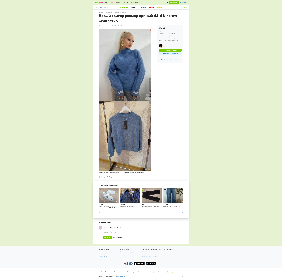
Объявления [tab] (124, 7)
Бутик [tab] (133, 7)
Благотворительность (173, 272)
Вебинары (138, 2)
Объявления (108, 12)
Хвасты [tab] (160, 7)
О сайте (101, 272)
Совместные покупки (148, 252)
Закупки (118, 2)
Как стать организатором (149, 256)
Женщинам (116, 12)
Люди (132, 2)
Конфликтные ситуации (127, 252)
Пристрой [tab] (142, 7)
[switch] (117, 237)
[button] (174, 2)
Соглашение (108, 272)
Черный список (159, 272)
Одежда (124, 12)
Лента (106, 2)
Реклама (123, 272)
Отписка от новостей (144, 272)
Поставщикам (168, 249)
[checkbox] (112, 177)
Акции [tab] (151, 7)
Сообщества (125, 2)
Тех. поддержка (131, 272)
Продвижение (103, 256)
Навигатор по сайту (104, 254)
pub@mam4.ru (121, 276)
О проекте (102, 252)
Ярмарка (111, 2)
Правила (116, 272)
